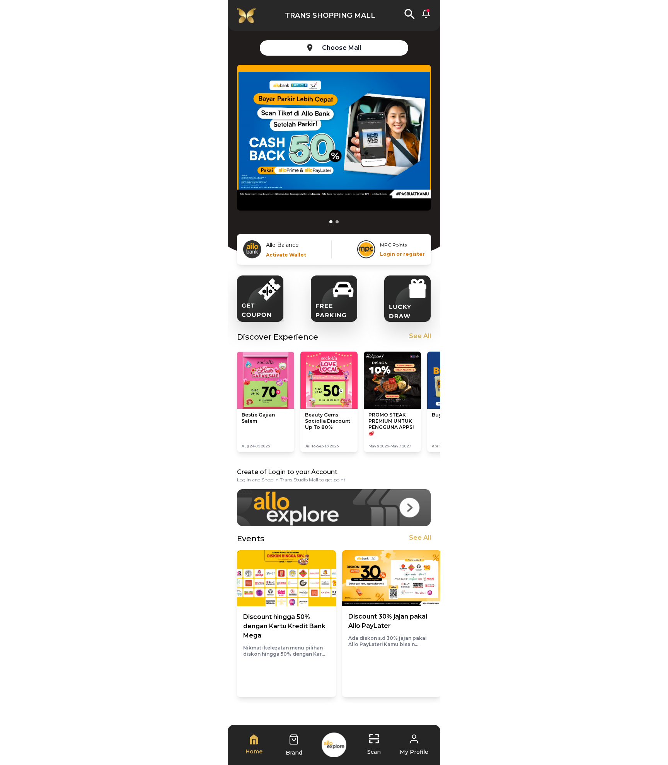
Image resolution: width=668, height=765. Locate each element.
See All (420, 336)
